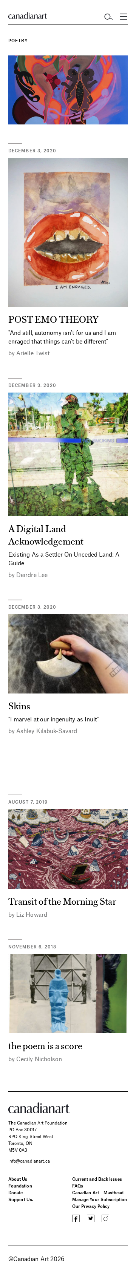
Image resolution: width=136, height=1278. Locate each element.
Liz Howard (31, 914)
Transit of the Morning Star (62, 901)
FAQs (77, 1185)
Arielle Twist (32, 352)
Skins (19, 705)
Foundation (20, 1185)
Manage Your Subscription (99, 1199)
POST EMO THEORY (53, 319)
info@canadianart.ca (29, 1160)
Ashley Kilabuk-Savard (46, 730)
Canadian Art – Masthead (98, 1192)
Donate (15, 1192)
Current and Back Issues (97, 1178)
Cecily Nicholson (39, 1058)
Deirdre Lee (32, 574)
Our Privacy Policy (91, 1206)
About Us (17, 1178)
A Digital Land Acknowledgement (45, 534)
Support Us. (20, 1199)
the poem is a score (45, 1045)
